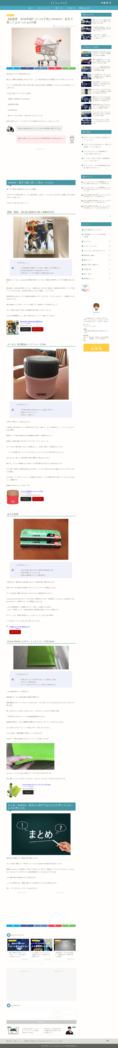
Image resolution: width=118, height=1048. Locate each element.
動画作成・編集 (85, 8)
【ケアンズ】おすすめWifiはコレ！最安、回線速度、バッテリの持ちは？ (97, 146)
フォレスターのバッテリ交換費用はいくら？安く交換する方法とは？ (96, 153)
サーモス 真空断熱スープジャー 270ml (31, 491)
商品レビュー (10, 15)
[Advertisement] (41, 163)
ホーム (32, 8)
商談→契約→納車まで (97, 264)
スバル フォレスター (45, 8)
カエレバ (28, 323)
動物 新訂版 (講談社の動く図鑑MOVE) (31, 321)
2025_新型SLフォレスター (97, 230)
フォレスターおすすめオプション (97, 250)
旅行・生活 (60, 8)
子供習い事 (72, 8)
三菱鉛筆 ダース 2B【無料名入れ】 (19, 626)
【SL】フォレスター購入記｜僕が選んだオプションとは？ (97, 139)
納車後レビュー (97, 278)
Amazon (25, 329)
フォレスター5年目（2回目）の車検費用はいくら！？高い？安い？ (97, 159)
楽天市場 (37, 329)
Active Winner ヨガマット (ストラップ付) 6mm (37, 784)
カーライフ (97, 241)
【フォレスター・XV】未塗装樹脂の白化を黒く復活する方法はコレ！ (97, 167)
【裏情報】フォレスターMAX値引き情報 (97, 236)
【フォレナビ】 (59, 2)
